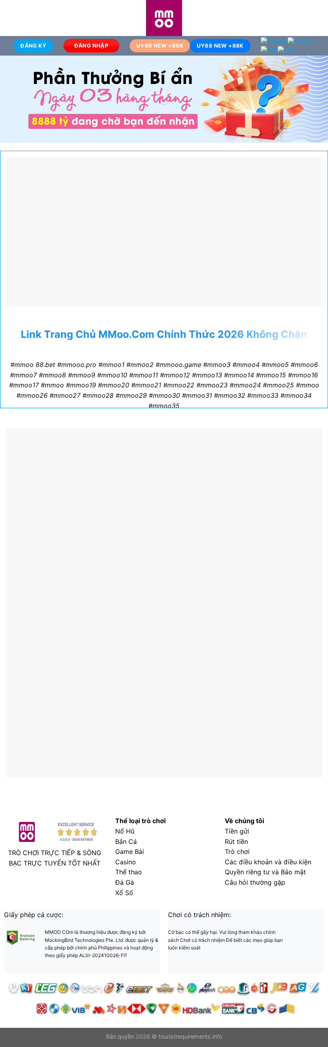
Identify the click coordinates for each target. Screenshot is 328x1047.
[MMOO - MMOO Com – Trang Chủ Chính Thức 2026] (164, 18)
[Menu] (11, 18)
